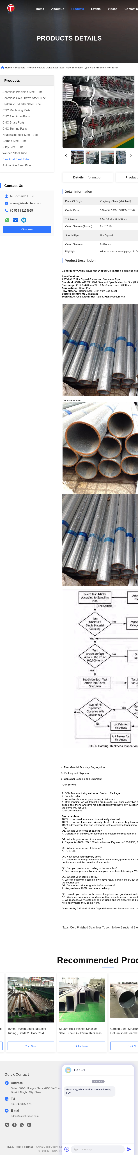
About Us (57, 8)
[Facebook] (14, 1125)
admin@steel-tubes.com (25, 203)
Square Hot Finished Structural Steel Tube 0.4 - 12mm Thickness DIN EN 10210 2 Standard (80, 1031)
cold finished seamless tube (89, 927)
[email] (15, 220)
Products (77, 8)
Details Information (87, 177)
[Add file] (66, 1149)
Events (96, 8)
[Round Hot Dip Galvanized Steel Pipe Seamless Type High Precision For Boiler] (98, 112)
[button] (23, 1008)
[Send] (129, 1149)
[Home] (11, 9)
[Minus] (129, 1070)
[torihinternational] (24, 220)
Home (40, 8)
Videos (112, 8)
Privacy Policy (13, 1146)
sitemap (28, 1146)
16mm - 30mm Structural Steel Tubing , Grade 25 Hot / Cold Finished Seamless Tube (27, 1031)
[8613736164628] (21, 1125)
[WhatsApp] (7, 220)
